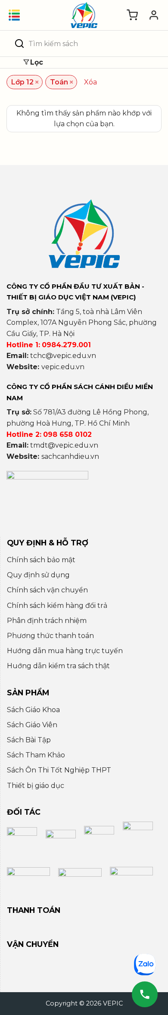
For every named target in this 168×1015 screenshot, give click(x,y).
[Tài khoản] (154, 15)
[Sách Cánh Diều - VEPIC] (84, 15)
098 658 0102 (67, 434)
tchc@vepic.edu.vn (63, 356)
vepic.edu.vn (62, 367)
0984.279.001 (66, 345)
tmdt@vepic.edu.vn (64, 445)
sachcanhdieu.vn (70, 456)
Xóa (90, 82)
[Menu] (14, 15)
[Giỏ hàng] (132, 15)
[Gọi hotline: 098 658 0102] (145, 994)
